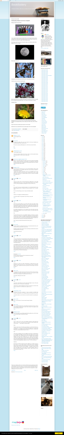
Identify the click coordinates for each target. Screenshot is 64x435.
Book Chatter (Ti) (44, 250)
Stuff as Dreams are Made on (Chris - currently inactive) (47, 318)
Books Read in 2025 (45, 101)
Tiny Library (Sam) (44, 334)
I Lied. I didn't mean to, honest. (47, 189)
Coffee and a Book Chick (45, 266)
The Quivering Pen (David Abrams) (47, 327)
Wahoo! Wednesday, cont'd (47, 202)
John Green (43, 119)
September (44, 164)
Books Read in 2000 (45, 73)
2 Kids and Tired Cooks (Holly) (46, 347)
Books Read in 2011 (45, 85)
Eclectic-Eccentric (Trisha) (45, 271)
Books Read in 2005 (45, 78)
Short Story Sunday (45, 188)
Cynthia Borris (44, 116)
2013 (43, 153)
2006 (43, 216)
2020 (43, 144)
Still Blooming (45, 179)
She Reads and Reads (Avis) (46, 314)
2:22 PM (19, 279)
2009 (43, 158)
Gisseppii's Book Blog (45, 277)
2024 (43, 139)
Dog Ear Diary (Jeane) (45, 269)
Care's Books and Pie (45, 261)
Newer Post (13, 370)
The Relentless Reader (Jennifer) (47, 329)
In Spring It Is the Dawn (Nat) (46, 280)
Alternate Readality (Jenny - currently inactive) (46, 236)
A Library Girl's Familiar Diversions (47, 229)
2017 (43, 148)
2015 (43, 150)
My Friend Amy (44, 295)
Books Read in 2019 (45, 94)
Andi (14, 270)
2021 (43, 143)
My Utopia (43, 296)
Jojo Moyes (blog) (44, 121)
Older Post (36, 370)
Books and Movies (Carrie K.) (46, 255)
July (43, 167)
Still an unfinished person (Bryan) (47, 316)
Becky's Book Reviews (45, 240)
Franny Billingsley (44, 117)
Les (14, 224)
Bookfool (15, 178)
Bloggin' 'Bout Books (45, 246)
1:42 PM (16, 270)
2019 (43, 145)
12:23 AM (16, 140)
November (44, 162)
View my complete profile (44, 48)
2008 (43, 159)
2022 (43, 141)
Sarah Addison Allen (45, 130)
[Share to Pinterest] (26, 129)
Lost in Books (44, 289)
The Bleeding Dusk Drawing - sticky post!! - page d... (47, 205)
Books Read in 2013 (45, 87)
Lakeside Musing (44, 284)
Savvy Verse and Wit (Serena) (46, 313)
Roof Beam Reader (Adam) (46, 312)
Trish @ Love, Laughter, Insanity (19, 159)
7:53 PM (16, 304)
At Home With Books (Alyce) (46, 239)
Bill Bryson (43, 112)
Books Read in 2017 (45, 92)
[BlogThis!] (23, 129)
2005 (43, 217)
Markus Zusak (44, 126)
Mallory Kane (44, 125)
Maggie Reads (44, 293)
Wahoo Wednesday (16, 130)
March (44, 172)
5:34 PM (19, 318)
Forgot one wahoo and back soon (48, 182)
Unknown (15, 135)
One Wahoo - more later (46, 203)
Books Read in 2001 (45, 74)
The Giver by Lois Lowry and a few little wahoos (47, 193)
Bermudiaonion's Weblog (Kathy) (46, 241)
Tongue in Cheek (44, 335)
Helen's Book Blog (44, 278)
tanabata (15, 167)
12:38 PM (19, 260)
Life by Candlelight (44, 287)
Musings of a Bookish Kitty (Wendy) (47, 294)
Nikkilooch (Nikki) (44, 297)
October (44, 163)
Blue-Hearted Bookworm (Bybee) (47, 247)
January (44, 213)
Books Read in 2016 (45, 91)
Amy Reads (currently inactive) (46, 237)
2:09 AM (20, 290)
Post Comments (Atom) (18, 371)
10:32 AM (19, 178)
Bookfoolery (18, 4)
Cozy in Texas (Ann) (45, 267)
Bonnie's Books (44, 248)
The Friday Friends (44, 325)
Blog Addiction (44, 245)
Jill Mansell (43, 118)
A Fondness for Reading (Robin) (46, 226)
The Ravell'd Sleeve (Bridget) (46, 328)
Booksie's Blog (44, 260)
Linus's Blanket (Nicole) (45, 288)
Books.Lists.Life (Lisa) (45, 259)
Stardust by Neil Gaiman (46, 185)
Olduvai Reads (44, 298)
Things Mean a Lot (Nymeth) (46, 330)
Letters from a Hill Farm (45, 286)
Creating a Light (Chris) (45, 350)
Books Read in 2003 (45, 76)
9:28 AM (18, 167)
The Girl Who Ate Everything (46, 359)
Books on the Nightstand (45, 258)
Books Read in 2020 (45, 95)
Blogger (39, 428)
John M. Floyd (44, 120)
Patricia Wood (44, 129)
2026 (43, 136)
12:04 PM (16, 224)
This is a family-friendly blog (47, 211)
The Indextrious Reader (45, 326)
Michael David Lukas (45, 128)
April (43, 171)
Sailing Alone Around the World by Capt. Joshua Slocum (48, 195)
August (44, 166)
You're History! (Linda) (45, 343)
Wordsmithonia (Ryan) (45, 342)
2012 (43, 154)
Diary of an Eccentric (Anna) (46, 268)
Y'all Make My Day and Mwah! (47, 201)
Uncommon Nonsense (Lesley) (46, 338)
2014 (43, 152)
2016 (43, 149)
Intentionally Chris (44, 351)
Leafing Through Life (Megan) (46, 285)
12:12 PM (19, 235)
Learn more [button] (30, 433)
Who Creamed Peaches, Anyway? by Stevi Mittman (48, 210)
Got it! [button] (59, 433)
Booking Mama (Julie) (45, 254)
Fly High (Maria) (44, 275)
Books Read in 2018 (45, 93)
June (43, 168)
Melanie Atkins (44, 127)
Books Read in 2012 (45, 86)
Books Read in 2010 (45, 84)
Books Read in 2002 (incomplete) (47, 75)
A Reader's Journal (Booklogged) (47, 230)
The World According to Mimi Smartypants (47, 199)
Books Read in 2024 (45, 100)
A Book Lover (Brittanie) (45, 225)
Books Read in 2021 (45, 96)
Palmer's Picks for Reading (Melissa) (47, 299)
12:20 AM (18, 135)
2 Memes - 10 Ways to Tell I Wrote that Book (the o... (47, 191)
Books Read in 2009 (45, 83)
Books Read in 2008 (45, 82)
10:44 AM (19, 200)
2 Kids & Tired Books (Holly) (46, 221)
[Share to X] (24, 129)
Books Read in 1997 (45, 69)
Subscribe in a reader (44, 104)
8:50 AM (25, 159)
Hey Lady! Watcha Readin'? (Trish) (47, 279)
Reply (14, 156)
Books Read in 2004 (45, 77)
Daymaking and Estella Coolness (47, 208)
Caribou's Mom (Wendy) (45, 262)
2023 (43, 140)
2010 (43, 157)
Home (25, 370)
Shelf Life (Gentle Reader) (46, 315)
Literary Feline (16, 290)
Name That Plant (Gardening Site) (47, 356)
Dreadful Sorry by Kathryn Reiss (47, 178)
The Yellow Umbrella (45, 360)
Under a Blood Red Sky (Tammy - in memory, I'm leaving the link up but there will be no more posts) (47, 340)
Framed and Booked (45, 276)
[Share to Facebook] (25, 129)
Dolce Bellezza (44, 270)
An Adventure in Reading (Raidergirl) (47, 238)
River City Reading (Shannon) (46, 311)
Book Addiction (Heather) (45, 249)
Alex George (43, 111)
